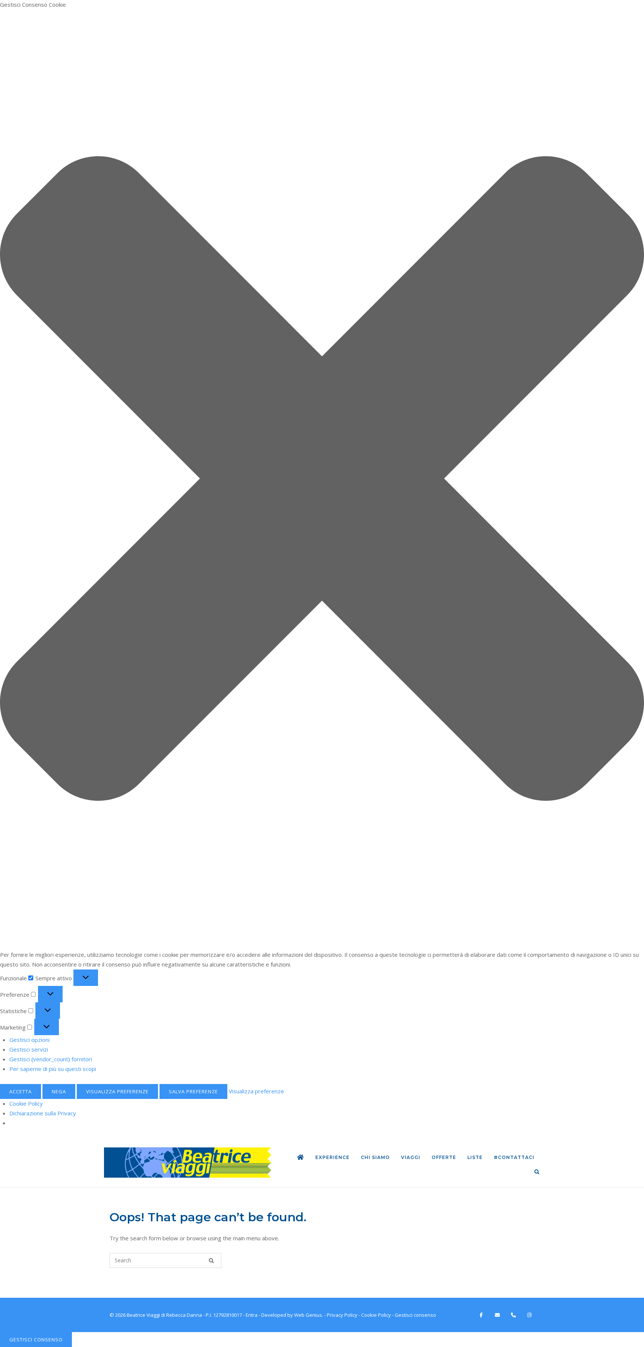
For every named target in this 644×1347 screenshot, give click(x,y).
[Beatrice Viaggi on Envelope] (497, 1315)
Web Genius (308, 1315)
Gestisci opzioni (29, 1039)
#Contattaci (514, 1157)
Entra (252, 1315)
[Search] (211, 1260)
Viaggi (410, 1157)
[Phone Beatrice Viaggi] (513, 1315)
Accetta (20, 1091)
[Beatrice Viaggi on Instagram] (529, 1315)
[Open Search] (537, 1172)
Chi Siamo (375, 1157)
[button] (322, 480)
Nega (59, 1091)
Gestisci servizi (28, 1049)
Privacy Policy (342, 1315)
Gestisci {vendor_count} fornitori (50, 1059)
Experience (332, 1157)
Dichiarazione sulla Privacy (42, 1113)
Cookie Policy (26, 1103)
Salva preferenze (193, 1091)
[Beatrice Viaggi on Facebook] (481, 1315)
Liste (475, 1157)
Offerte (444, 1157)
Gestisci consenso (36, 1339)
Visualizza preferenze (117, 1091)
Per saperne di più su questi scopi (52, 1068)
